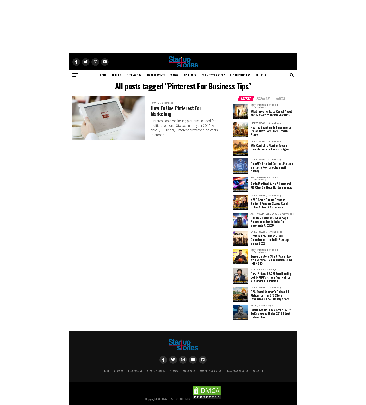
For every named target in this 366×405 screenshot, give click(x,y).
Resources (189, 75)
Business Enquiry (240, 75)
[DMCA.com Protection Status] (207, 399)
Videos (174, 75)
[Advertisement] (183, 26)
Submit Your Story (213, 75)
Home (103, 75)
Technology (134, 75)
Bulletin (261, 75)
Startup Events (155, 75)
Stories (116, 75)
